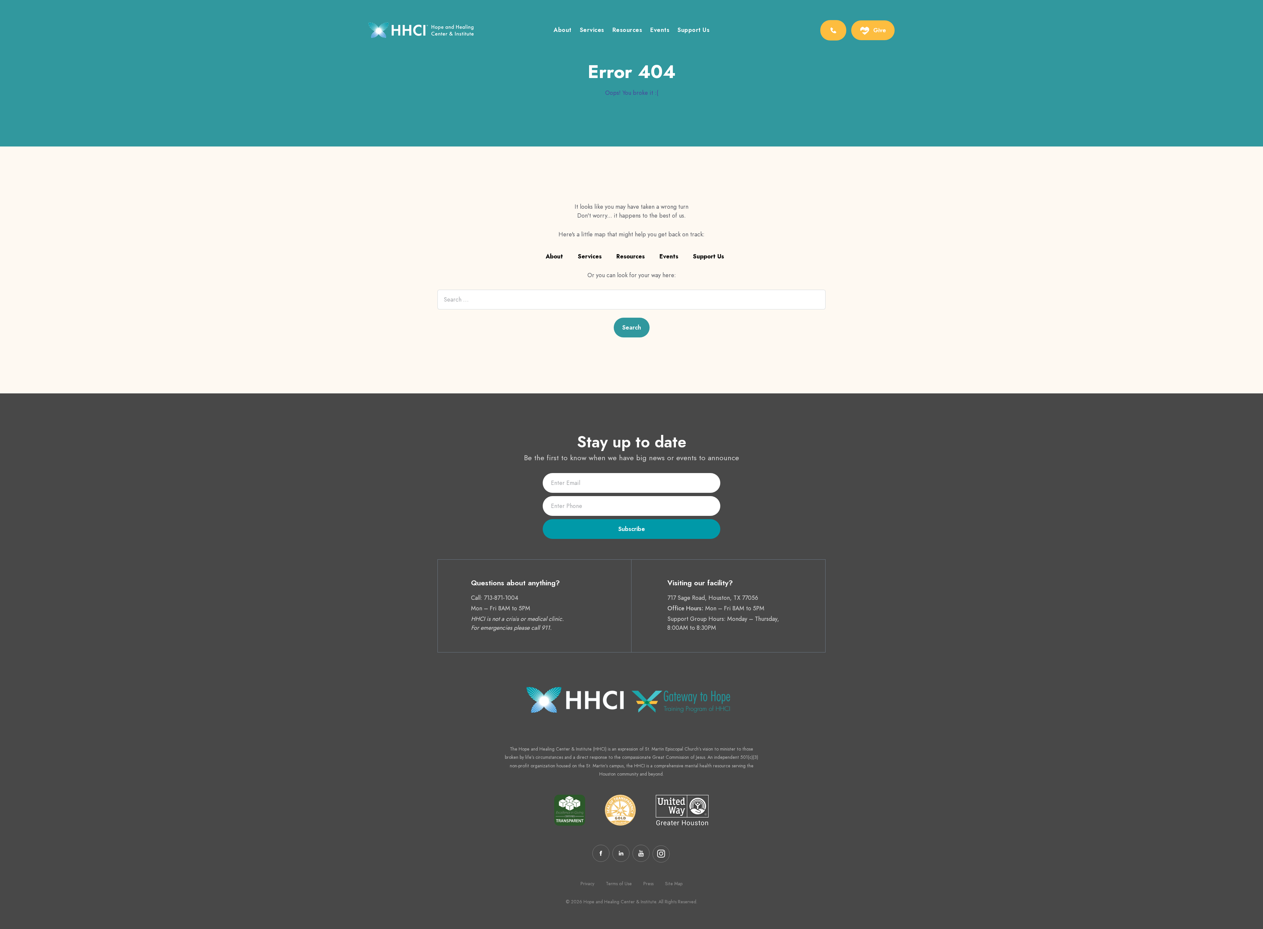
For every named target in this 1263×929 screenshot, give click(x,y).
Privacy (587, 883)
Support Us (693, 30)
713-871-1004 (501, 598)
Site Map (673, 883)
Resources (627, 30)
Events (659, 30)
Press (648, 883)
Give (879, 30)
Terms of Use (619, 883)
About (563, 30)
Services (592, 30)
